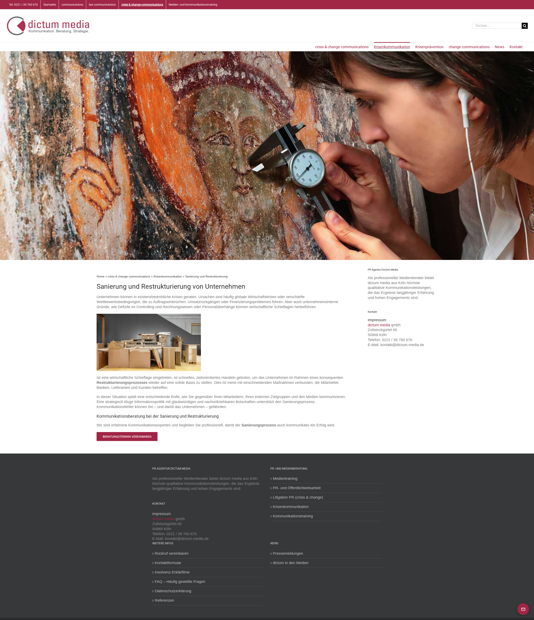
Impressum (377, 320)
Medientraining (285, 478)
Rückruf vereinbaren (172, 553)
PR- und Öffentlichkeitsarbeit (297, 488)
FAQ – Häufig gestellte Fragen (180, 582)
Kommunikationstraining (293, 516)
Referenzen (164, 600)
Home (101, 276)
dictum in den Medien (291, 563)
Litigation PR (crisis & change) (298, 497)
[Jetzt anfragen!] (523, 609)
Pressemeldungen (288, 553)
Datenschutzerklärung (173, 591)
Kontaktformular (168, 563)
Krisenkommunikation (168, 276)
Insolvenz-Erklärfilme (172, 572)
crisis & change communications (129, 276)
